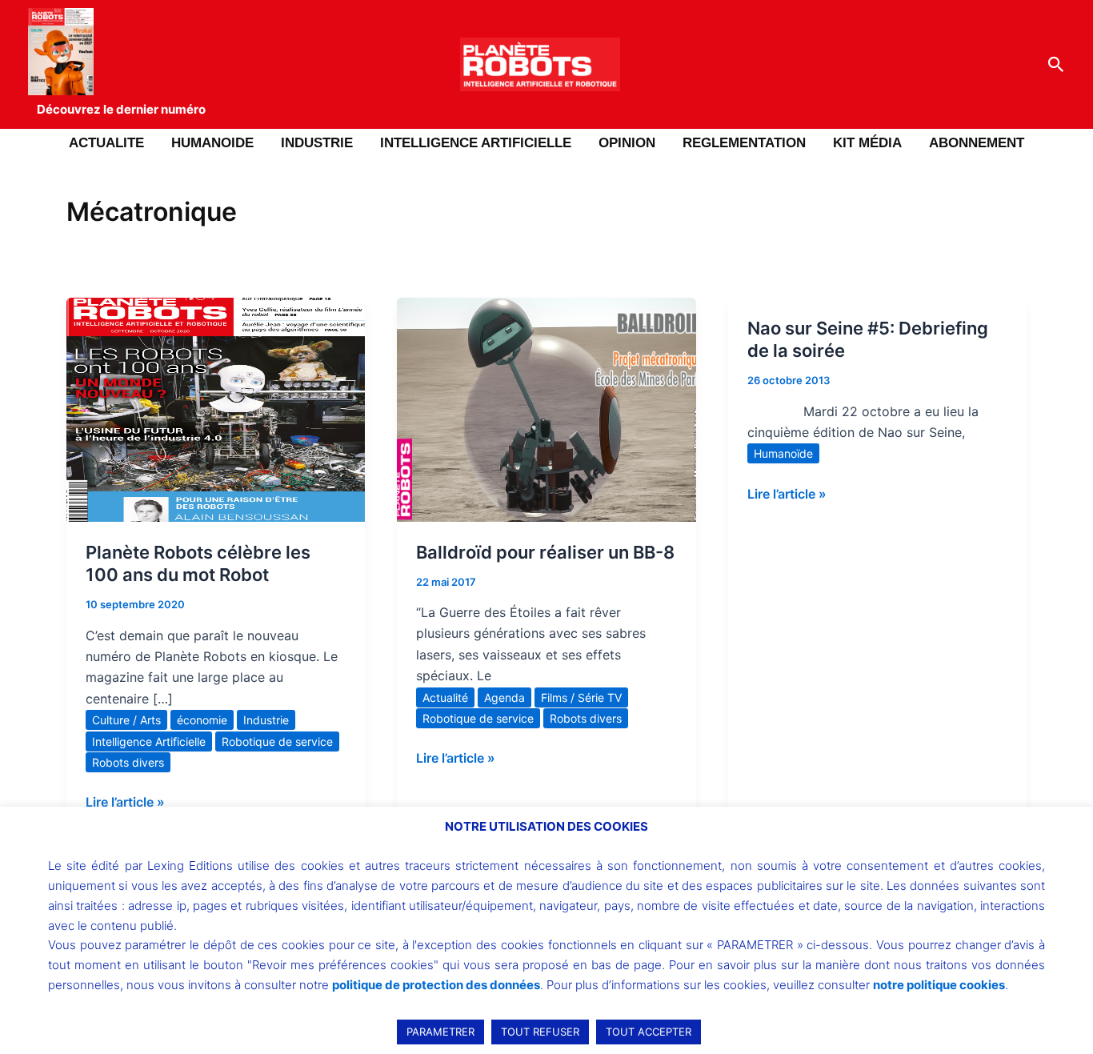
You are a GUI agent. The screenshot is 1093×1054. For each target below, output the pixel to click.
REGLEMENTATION (744, 142)
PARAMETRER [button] (440, 1031)
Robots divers (128, 762)
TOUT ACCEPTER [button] (648, 1031)
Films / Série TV (581, 697)
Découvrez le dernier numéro (121, 109)
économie (202, 720)
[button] (1056, 65)
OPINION (627, 142)
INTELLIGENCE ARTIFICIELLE (475, 142)
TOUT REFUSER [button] (540, 1031)
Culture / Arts (126, 720)
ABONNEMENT (976, 142)
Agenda (504, 697)
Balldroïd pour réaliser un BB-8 (545, 552)
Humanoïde (783, 453)
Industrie (266, 720)
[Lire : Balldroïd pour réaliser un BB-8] (546, 408)
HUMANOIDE (212, 142)
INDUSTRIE (317, 142)
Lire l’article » (125, 801)
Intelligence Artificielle (149, 741)
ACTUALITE (106, 142)
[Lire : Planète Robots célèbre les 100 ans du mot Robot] (215, 408)
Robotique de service (277, 741)
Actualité (445, 697)
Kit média (867, 142)
